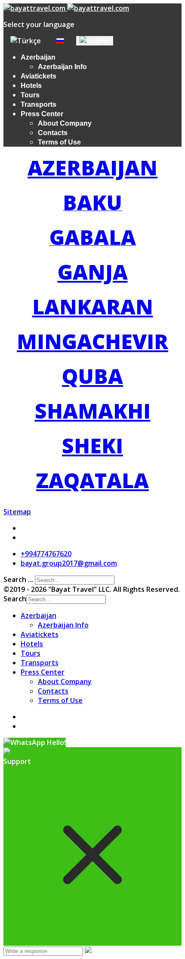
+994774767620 (46, 553)
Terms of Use (59, 142)
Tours (30, 95)
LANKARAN (92, 306)
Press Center (42, 114)
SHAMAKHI (93, 411)
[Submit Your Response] (88, 950)
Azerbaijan (38, 57)
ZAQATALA (92, 480)
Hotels (31, 85)
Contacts (53, 132)
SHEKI (92, 445)
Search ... (18, 579)
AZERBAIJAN (92, 167)
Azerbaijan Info (62, 66)
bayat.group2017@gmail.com (69, 563)
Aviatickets (38, 76)
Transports (38, 104)
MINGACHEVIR (92, 341)
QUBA (92, 376)
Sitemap (17, 511)
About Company (65, 123)
